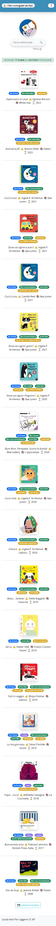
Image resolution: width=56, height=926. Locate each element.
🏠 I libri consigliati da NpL (18, 5)
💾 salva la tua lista (28, 905)
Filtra (36, 48)
